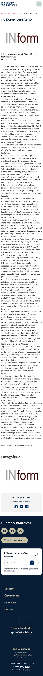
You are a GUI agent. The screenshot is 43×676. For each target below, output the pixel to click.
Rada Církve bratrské (11, 13)
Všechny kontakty (13, 540)
